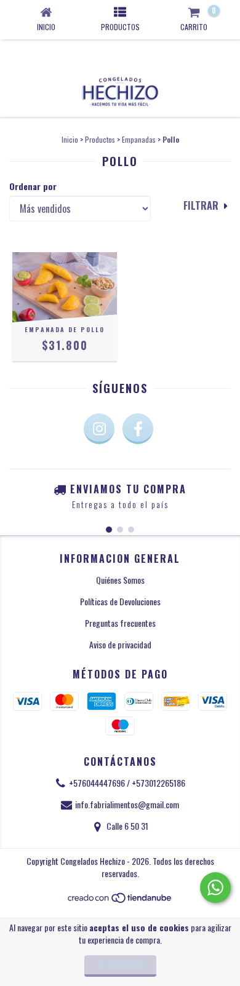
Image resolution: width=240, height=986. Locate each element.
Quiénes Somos (120, 579)
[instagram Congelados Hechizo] (99, 428)
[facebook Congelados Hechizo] (137, 428)
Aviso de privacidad (120, 644)
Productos (100, 139)
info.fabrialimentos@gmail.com (127, 804)
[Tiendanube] (120, 900)
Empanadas (139, 139)
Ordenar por (33, 186)
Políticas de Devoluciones (120, 601)
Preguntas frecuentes (120, 622)
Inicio (70, 139)
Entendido (120, 964)
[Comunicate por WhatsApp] (215, 887)
